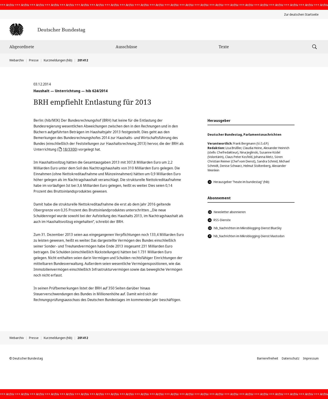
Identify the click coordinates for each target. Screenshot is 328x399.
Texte (224, 46)
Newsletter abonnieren (230, 212)
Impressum (311, 358)
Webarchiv (16, 60)
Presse (34, 60)
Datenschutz (290, 358)
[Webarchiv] (47, 29)
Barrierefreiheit (267, 358)
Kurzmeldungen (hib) (58, 60)
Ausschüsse (126, 46)
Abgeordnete (21, 46)
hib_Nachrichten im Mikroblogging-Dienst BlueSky (248, 228)
